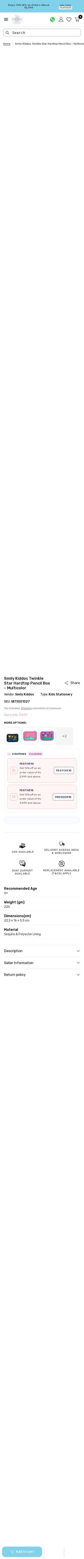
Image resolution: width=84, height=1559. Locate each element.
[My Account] (61, 19)
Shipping (26, 708)
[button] (64, 1552)
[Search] (7, 33)
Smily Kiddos (24, 694)
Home (6, 43)
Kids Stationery (60, 694)
